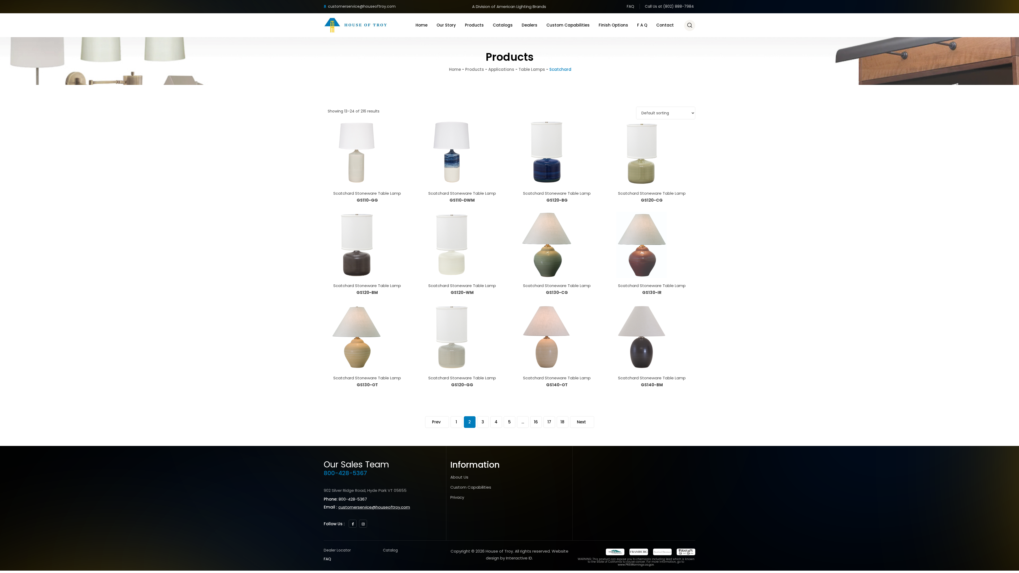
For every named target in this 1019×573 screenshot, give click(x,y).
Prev (436, 422)
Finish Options (613, 25)
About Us (459, 477)
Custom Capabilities (568, 25)
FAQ (630, 6)
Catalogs (503, 25)
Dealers (529, 25)
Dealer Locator (337, 550)
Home (422, 25)
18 (562, 422)
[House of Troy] (355, 25)
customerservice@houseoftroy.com (362, 6)
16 (536, 422)
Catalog (390, 550)
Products (474, 25)
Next (581, 422)
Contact (665, 25)
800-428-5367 (345, 473)
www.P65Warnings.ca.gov (636, 565)
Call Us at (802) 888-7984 (669, 6)
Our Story (446, 25)
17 (549, 422)
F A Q (642, 25)
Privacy (457, 497)
